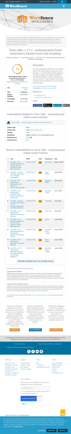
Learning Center (25, 365)
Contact (54, 369)
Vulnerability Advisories (43, 367)
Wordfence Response (11, 369)
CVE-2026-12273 (30, 229)
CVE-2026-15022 (30, 190)
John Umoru (48, 211)
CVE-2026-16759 (30, 162)
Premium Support (26, 369)
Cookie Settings (41, 430)
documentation (22, 41)
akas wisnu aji (23, 101)
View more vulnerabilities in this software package (35, 261)
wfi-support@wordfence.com (41, 295)
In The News (40, 365)
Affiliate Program (57, 365)
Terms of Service (20, 344)
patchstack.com (41, 95)
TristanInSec (48, 201)
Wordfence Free (10, 363)
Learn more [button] (15, 330)
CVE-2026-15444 (30, 180)
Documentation (25, 363)
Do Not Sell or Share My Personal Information (20, 347)
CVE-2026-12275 (30, 239)
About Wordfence (57, 363)
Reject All (62, 430)
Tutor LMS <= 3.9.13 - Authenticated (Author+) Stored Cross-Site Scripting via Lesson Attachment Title (17, 223)
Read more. (25, 279)
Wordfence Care (10, 367)
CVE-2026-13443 (30, 219)
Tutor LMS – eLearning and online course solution (31, 122)
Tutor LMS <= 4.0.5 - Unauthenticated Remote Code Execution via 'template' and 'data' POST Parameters (17, 165)
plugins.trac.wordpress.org (44, 97)
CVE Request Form (57, 373)
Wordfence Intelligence (12, 373)
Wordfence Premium (11, 365)
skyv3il (47, 219)
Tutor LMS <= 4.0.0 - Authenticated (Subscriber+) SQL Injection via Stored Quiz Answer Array (16, 194)
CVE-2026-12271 (30, 248)
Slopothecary (48, 162)
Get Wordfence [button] (35, 330)
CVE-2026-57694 (30, 201)
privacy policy (32, 393)
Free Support (25, 367)
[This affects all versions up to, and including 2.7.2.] (31, 137)
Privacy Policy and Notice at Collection (50, 344)
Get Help (24, 1)
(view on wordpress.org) (35, 130)
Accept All (51, 430)
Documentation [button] (56, 330)
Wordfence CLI (9, 371)
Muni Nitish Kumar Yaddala (48, 231)
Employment (55, 367)
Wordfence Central (10, 375)
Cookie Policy (19, 426)
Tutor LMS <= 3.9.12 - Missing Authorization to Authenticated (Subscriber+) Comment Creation (17, 233)
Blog (37, 363)
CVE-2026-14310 (30, 172)
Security (54, 371)
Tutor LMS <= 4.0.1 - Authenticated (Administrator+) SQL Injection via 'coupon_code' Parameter (17, 184)
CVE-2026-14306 (30, 211)
